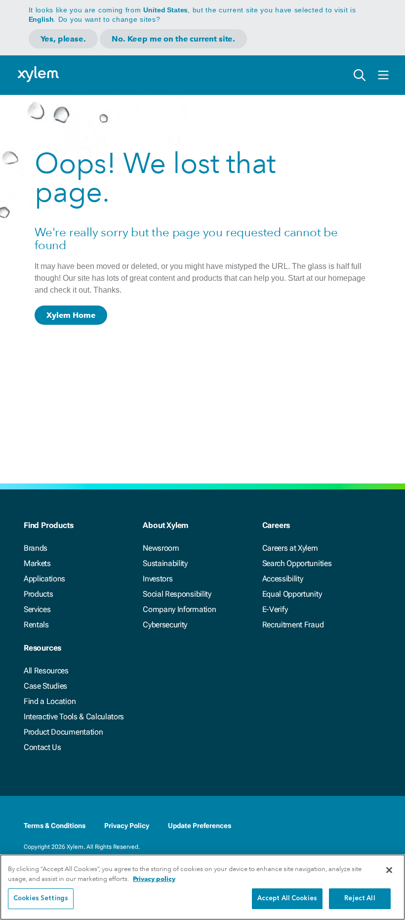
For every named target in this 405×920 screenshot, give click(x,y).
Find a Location (50, 701)
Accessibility (282, 578)
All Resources (46, 670)
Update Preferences (199, 826)
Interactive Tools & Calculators (74, 716)
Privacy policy (154, 879)
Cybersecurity (165, 624)
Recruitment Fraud (293, 624)
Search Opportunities (297, 563)
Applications (44, 578)
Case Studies (45, 686)
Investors (157, 578)
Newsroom (161, 548)
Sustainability (165, 563)
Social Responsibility (177, 594)
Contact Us (42, 747)
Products (38, 594)
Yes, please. (63, 39)
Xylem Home (70, 315)
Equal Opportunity (292, 594)
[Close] (389, 870)
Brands (35, 548)
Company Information (179, 609)
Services (37, 609)
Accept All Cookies (287, 898)
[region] (202, 887)
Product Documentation (63, 732)
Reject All (359, 898)
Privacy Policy (126, 826)
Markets (37, 563)
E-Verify (275, 609)
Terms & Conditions (54, 826)
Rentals (36, 624)
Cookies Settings (40, 898)
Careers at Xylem (290, 548)
